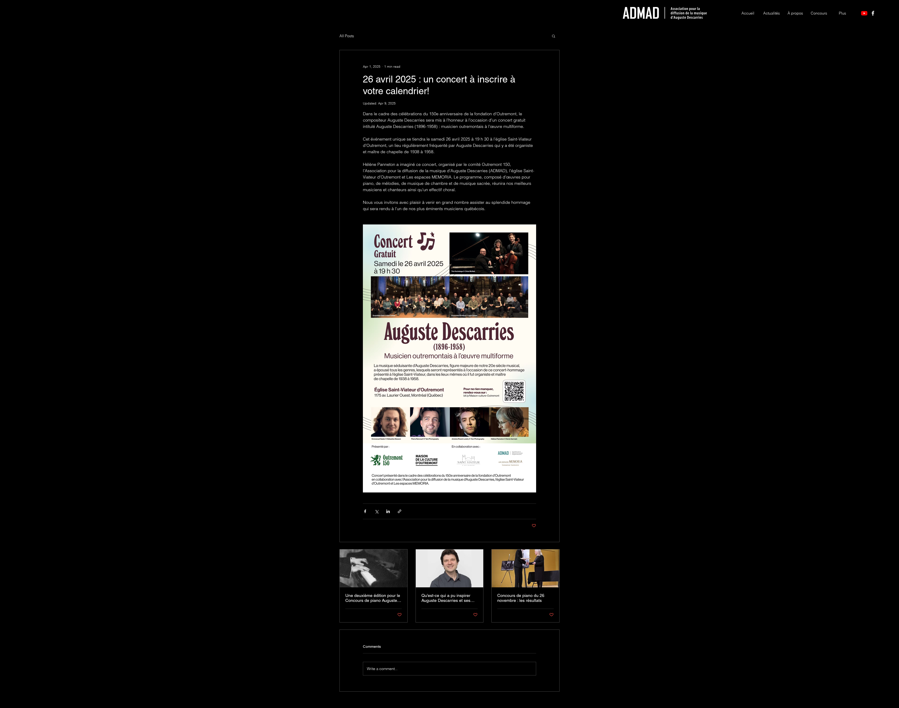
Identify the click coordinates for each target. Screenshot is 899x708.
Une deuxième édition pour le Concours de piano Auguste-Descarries (372, 598)
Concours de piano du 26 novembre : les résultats (520, 598)
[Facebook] (873, 13)
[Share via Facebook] (365, 511)
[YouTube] (864, 13)
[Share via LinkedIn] (388, 511)
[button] (795, 13)
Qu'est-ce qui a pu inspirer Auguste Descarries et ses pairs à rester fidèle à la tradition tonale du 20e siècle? (449, 598)
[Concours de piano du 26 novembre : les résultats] (525, 568)
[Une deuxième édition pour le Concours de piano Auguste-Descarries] (373, 568)
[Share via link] (399, 511)
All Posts (346, 36)
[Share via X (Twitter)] (376, 511)
